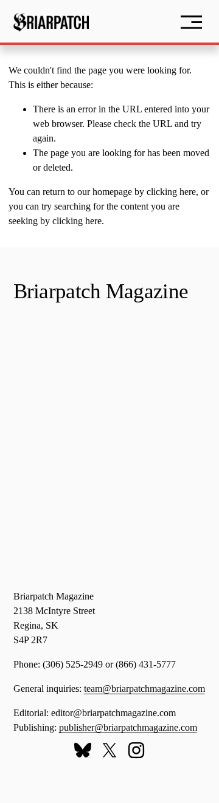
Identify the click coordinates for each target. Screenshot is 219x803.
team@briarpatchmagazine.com (144, 688)
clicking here (171, 191)
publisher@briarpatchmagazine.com (128, 727)
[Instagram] (136, 750)
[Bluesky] (82, 750)
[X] (109, 750)
